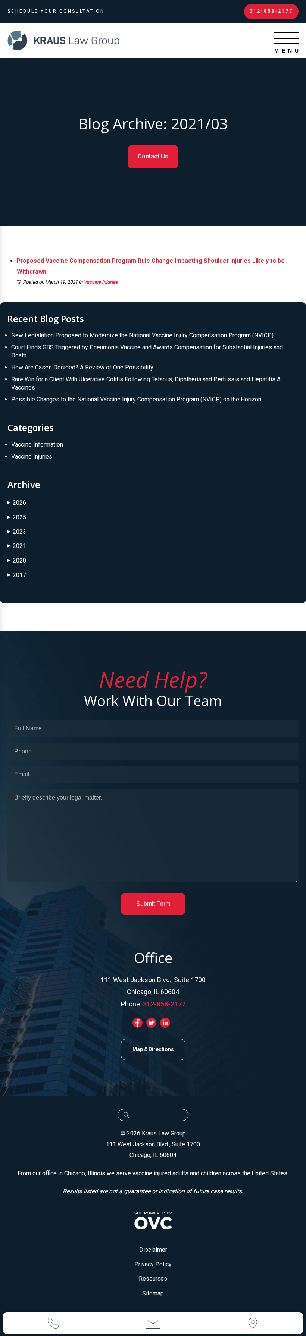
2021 (16, 545)
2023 (16, 531)
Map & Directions (153, 1049)
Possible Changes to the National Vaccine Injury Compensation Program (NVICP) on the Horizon (136, 399)
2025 (16, 517)
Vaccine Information (37, 444)
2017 (16, 575)
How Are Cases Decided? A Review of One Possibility (82, 367)
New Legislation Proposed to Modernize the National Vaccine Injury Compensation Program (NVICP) (142, 335)
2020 (16, 560)
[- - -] (286, 38)
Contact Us (153, 156)
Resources (153, 1278)
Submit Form (153, 904)
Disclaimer (153, 1249)
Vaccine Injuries (101, 282)
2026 (16, 502)
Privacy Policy (153, 1264)
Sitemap (153, 1293)
